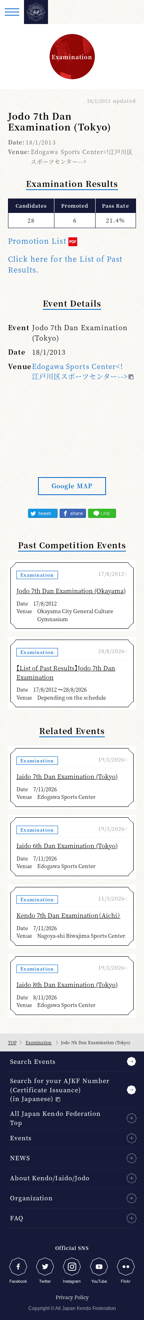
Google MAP (72, 485)
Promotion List (37, 240)
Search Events (33, 1061)
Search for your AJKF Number (60, 1089)
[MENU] (12, 12)
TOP (12, 1042)
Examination (39, 1042)
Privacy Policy (72, 1297)
